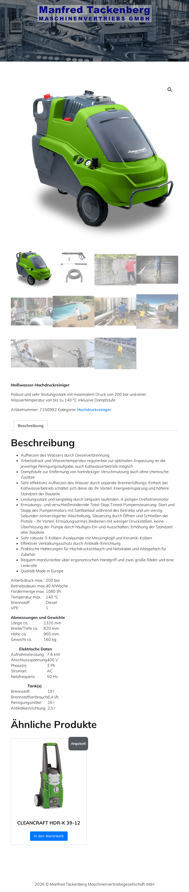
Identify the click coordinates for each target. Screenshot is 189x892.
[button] (169, 89)
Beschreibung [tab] (31, 425)
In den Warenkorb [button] (49, 836)
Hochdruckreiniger (94, 409)
